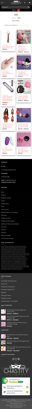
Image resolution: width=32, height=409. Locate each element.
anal (3, 246)
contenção (4, 254)
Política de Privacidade (8, 221)
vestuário (14, 268)
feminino (9, 259)
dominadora (19, 254)
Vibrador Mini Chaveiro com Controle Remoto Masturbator (22, 48)
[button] (2, 2)
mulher (23, 261)
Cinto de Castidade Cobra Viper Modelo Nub (23, 126)
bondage (11, 246)
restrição (24, 263)
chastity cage (21, 249)
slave (20, 266)
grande (19, 259)
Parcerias (3, 215)
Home (3, 200)
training (3, 268)
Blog (2, 192)
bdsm (6, 246)
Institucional (5, 203)
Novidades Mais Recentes (8, 281)
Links (2, 206)
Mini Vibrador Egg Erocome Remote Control (7, 150)
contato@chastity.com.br (8, 170)
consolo (23, 251)
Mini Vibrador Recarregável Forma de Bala (7, 73)
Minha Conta (5, 209)
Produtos (4, 227)
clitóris (13, 251)
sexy (8, 266)
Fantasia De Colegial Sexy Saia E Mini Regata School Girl (7, 126)
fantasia (23, 256)
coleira (18, 251)
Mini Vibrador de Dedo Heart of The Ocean (8, 47)
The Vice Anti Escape (7, 238)
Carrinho (3, 195)
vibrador (20, 268)
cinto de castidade (6, 251)
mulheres (4, 263)
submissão (25, 266)
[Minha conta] (25, 2)
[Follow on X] (15, 10)
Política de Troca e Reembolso (10, 224)
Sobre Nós (4, 284)
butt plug (23, 246)
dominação (4, 256)
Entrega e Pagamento (7, 289)
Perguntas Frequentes (8, 286)
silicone (12, 266)
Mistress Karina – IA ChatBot (9, 212)
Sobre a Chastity (6, 235)
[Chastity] (16, 2)
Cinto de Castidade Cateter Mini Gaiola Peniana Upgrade (23, 98)
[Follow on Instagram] (13, 10)
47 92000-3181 (5, 177)
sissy (17, 266)
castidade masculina (7, 249)
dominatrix (26, 254)
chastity (15, 249)
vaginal (8, 268)
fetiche (14, 259)
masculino (9, 261)
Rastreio (3, 229)
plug (9, 263)
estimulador (16, 256)
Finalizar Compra (6, 198)
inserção (4, 261)
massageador (17, 261)
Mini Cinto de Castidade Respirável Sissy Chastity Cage (23, 150)
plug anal (13, 263)
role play (4, 266)
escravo (10, 256)
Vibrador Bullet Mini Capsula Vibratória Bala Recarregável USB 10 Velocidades (7, 98)
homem (25, 259)
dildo (13, 254)
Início (14, 18)
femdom (4, 259)
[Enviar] (28, 7)
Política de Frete (6, 218)
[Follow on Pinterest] (18, 359)
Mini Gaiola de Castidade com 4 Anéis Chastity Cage (23, 73)
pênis (18, 263)
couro (9, 254)
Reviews (3, 232)
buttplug (17, 246)
